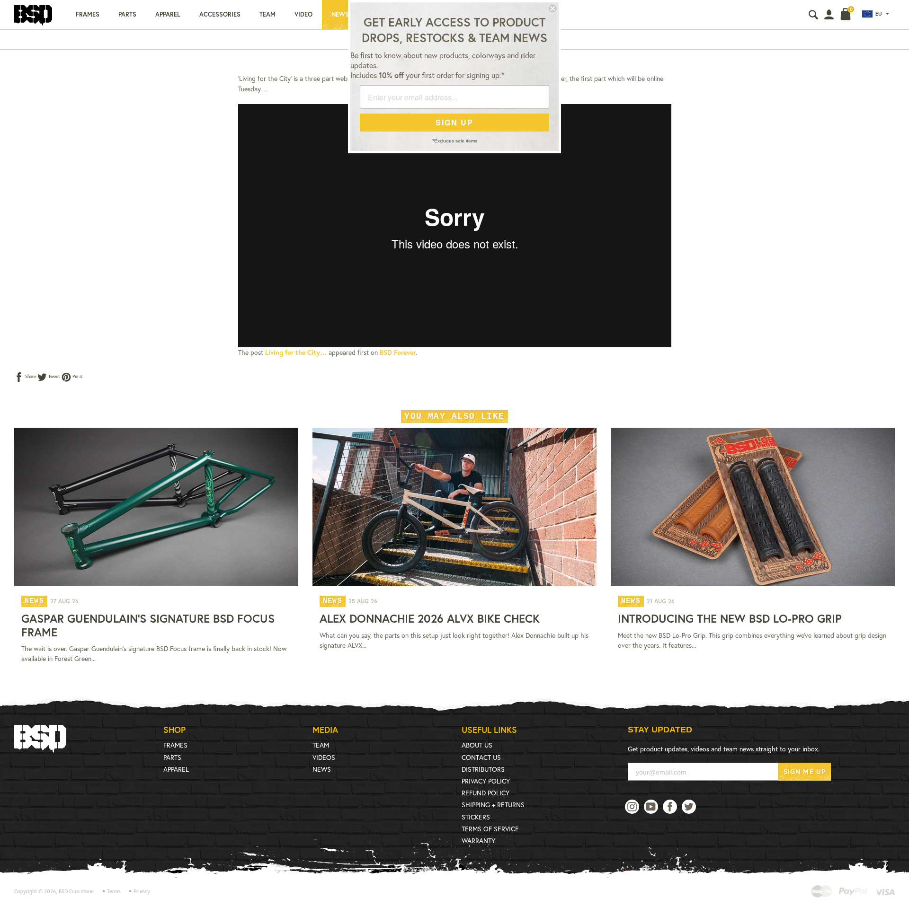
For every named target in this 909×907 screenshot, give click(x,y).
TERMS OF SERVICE (490, 828)
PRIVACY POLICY (486, 780)
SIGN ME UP (805, 771)
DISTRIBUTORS (483, 769)
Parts (127, 14)
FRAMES (175, 744)
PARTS (172, 757)
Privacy (142, 891)
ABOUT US (477, 744)
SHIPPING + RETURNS (493, 804)
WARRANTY (478, 840)
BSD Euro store (76, 891)
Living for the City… (296, 352)
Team (267, 14)
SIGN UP (454, 122)
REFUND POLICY (485, 792)
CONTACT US (481, 757)
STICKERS (476, 816)
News (340, 14)
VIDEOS (323, 757)
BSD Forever (398, 352)
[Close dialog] (552, 8)
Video (303, 14)
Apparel (167, 14)
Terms (114, 891)
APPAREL (176, 769)
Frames (87, 14)
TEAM (320, 744)
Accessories (220, 14)
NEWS (321, 769)
